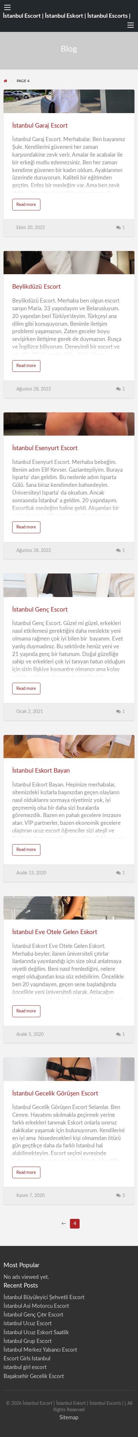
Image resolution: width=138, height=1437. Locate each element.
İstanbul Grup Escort (28, 1341)
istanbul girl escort (25, 1367)
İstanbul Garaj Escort (40, 126)
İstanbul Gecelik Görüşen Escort (55, 1094)
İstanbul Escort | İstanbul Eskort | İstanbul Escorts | (67, 16)
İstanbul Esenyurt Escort (45, 448)
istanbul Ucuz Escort (28, 1323)
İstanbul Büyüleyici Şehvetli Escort (44, 1297)
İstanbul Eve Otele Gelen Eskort (54, 932)
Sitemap (69, 1417)
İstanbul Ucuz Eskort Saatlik (36, 1332)
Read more (28, 206)
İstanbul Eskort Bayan (41, 771)
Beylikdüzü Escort (36, 287)
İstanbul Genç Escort (40, 610)
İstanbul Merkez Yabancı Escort (40, 1350)
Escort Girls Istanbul (27, 1358)
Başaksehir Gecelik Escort (34, 1376)
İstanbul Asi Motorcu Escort (36, 1306)
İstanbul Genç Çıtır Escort (33, 1314)
